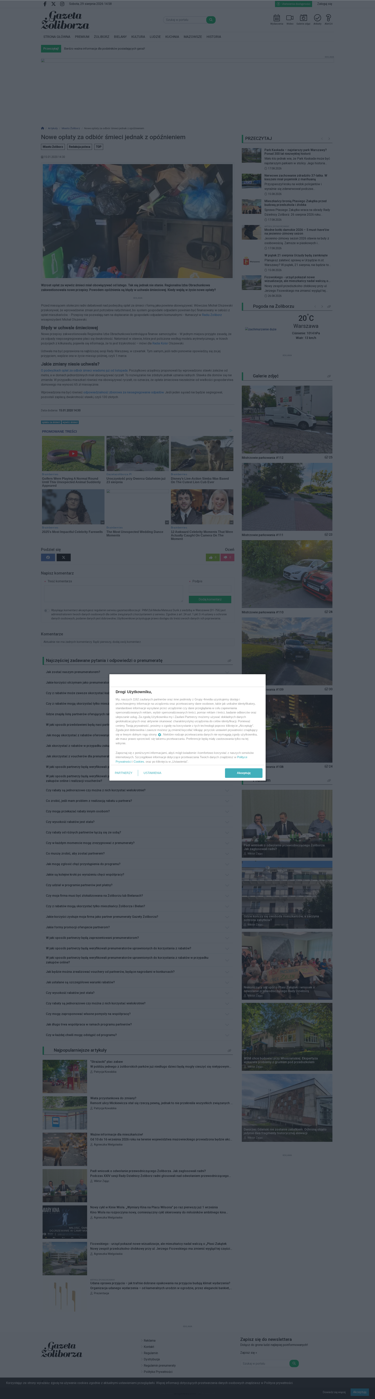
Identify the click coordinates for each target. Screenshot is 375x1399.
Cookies (139, 761)
